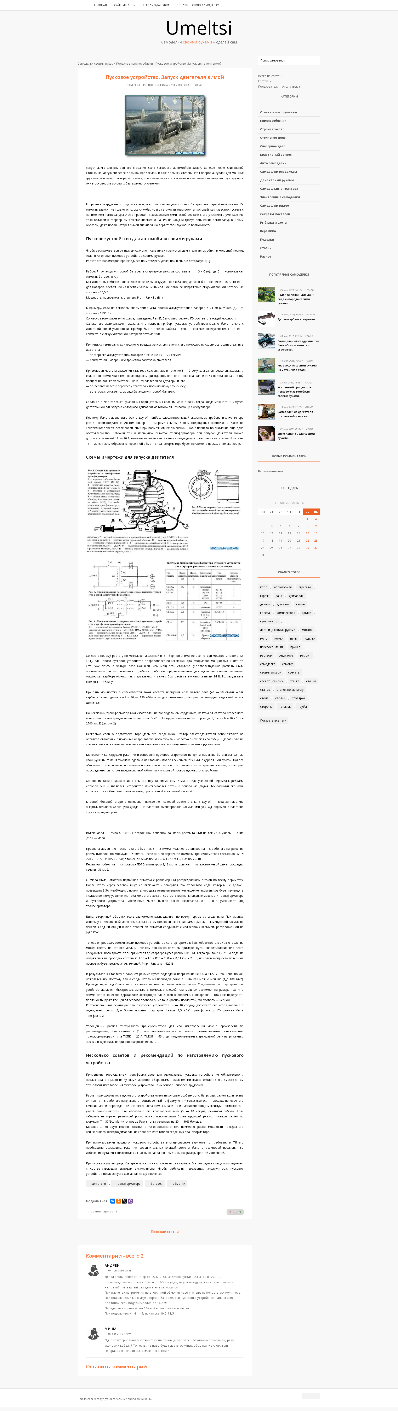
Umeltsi (199, 27)
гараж (264, 596)
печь (293, 638)
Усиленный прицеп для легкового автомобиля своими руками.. (294, 391)
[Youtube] (306, 5)
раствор (266, 655)
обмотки (179, 1184)
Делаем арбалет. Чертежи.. (297, 319)
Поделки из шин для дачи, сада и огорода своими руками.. (296, 299)
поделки (309, 638)
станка (294, 681)
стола (264, 698)
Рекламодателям (156, 5)
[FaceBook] (301, 5)
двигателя (98, 1184)
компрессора (286, 613)
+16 (235, 1212)
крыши (306, 613)
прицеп (295, 647)
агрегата (304, 587)
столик (280, 698)
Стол (263, 587)
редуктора (286, 655)
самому (287, 664)
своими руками (270, 672)
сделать (294, 672)
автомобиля (283, 587)
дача (278, 596)
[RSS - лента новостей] (312, 5)
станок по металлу (290, 690)
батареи (157, 1184)
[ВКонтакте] (296, 5)
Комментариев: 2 (103, 1211)
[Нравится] (240, 1212)
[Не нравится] (230, 1212)
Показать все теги (273, 720)
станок (265, 690)
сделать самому (271, 681)
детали (265, 604)
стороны (266, 707)
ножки (278, 638)
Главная (100, 5)
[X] (124, 1201)
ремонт (305, 655)
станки (311, 681)
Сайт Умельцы (125, 5)
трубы (302, 707)
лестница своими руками (277, 630)
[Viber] (130, 1201)
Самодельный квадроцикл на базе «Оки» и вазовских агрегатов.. (298, 345)
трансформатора (128, 1184)
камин (300, 604)
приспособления (272, 647)
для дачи (283, 604)
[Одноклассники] (118, 1201)
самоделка (267, 664)
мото (264, 638)
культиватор (269, 621)
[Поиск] (317, 5)
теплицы (285, 707)
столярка (298, 698)
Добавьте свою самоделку (197, 5)
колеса (265, 613)
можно (307, 630)
